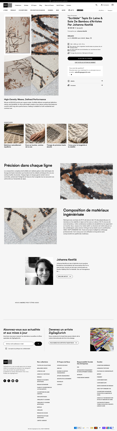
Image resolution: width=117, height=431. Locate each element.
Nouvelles (60, 381)
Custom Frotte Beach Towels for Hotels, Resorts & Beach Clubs (105, 404)
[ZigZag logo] (7, 5)
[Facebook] (4, 381)
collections (18, 5)
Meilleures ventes (42, 368)
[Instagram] (12, 381)
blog (40, 5)
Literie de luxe (41, 371)
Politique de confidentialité (105, 371)
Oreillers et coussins (43, 399)
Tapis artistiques (42, 396)
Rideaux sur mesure (42, 384)
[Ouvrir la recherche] (97, 5)
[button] (113, 5)
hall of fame (60, 5)
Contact (59, 384)
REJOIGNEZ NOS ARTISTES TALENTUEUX (62, 342)
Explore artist (63, 276)
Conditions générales (103, 365)
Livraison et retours (103, 368)
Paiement (99, 377)
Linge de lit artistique (43, 374)
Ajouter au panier (85, 58)
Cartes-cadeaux (42, 420)
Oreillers (40, 410)
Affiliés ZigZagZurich (63, 375)
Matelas (39, 407)
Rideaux (39, 377)
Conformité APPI (101, 382)
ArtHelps (79, 374)
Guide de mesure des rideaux (105, 385)
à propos (33, 5)
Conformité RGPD (102, 380)
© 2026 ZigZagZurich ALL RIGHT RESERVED (39, 428)
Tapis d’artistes (72, 15)
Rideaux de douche (42, 413)
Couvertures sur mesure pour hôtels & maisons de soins (104, 393)
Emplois (59, 368)
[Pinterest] (17, 381)
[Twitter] (8, 381)
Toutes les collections (44, 365)
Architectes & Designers (64, 378)
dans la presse (49, 5)
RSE (78, 367)
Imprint (99, 374)
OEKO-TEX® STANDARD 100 (104, 388)
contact (69, 5)
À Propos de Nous (62, 365)
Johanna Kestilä (82, 31)
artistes (26, 5)
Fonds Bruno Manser (83, 377)
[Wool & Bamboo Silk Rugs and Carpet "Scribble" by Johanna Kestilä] (17, 35)
